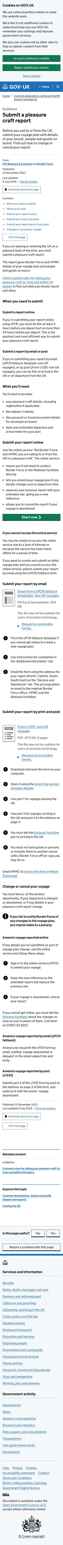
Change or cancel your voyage (24, 229)
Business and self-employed (22, 1296)
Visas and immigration (17, 1376)
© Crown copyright (31, 1536)
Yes (40, 1233)
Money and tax (13, 1363)
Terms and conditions (17, 1478)
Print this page (17, 237)
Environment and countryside (23, 1350)
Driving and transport (17, 1330)
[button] (31, 517)
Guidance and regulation (19, 1418)
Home (6, 96)
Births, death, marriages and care (25, 1290)
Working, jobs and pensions (21, 1383)
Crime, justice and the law (20, 1316)
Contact (43, 1473)
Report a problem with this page (32, 1247)
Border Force (45, 164)
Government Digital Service (21, 1488)
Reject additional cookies (31, 67)
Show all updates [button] (45, 1108)
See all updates (29, 181)
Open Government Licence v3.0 (24, 1505)
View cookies (31, 75)
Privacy (17, 1468)
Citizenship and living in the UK (24, 1310)
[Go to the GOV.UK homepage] (16, 87)
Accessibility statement (19, 1473)
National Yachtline (46, 833)
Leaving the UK (11, 1205)
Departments (12, 1405)
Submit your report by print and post (28, 224)
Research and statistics (19, 1425)
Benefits (8, 1283)
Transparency (12, 1438)
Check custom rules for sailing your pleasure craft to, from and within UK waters (28, 282)
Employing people (15, 1343)
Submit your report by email (23, 219)
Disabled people (14, 1323)
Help (6, 1468)
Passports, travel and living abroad (26, 1370)
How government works (19, 1445)
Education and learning (18, 1336)
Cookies (31, 1468)
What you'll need (16, 208)
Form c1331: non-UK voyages (32, 729)
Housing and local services (21, 1356)
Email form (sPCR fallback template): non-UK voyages (38, 593)
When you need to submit (21, 203)
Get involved (11, 1452)
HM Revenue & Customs (17, 164)
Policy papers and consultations (24, 1432)
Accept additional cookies (31, 58)
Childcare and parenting (19, 1303)
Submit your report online (22, 214)
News (7, 1412)
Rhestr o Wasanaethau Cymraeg (25, 1483)
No (55, 1233)
